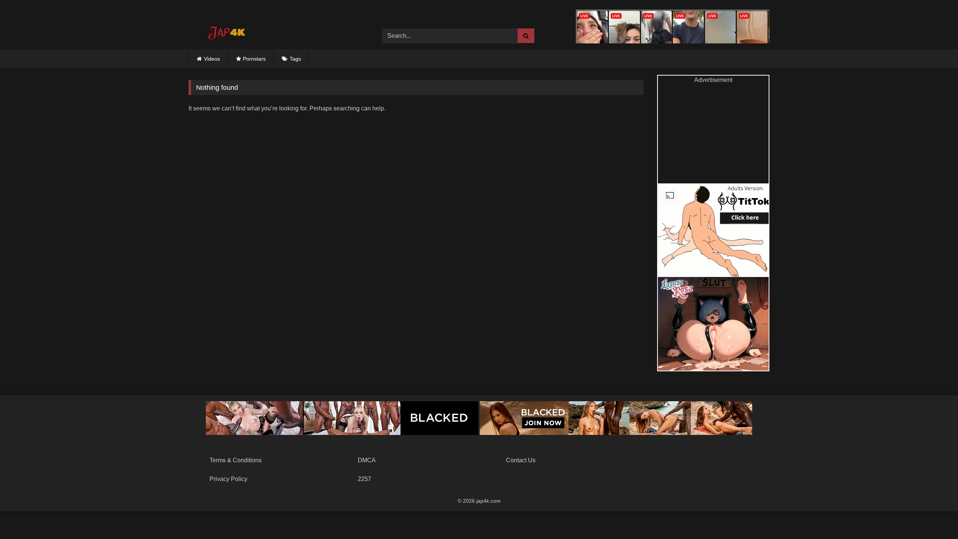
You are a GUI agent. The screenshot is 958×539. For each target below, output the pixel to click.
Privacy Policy (228, 479)
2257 (364, 479)
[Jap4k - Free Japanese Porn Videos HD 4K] (226, 30)
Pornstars (254, 59)
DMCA (367, 460)
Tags (295, 59)
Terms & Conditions (236, 460)
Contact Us (521, 460)
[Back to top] (935, 516)
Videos (212, 59)
